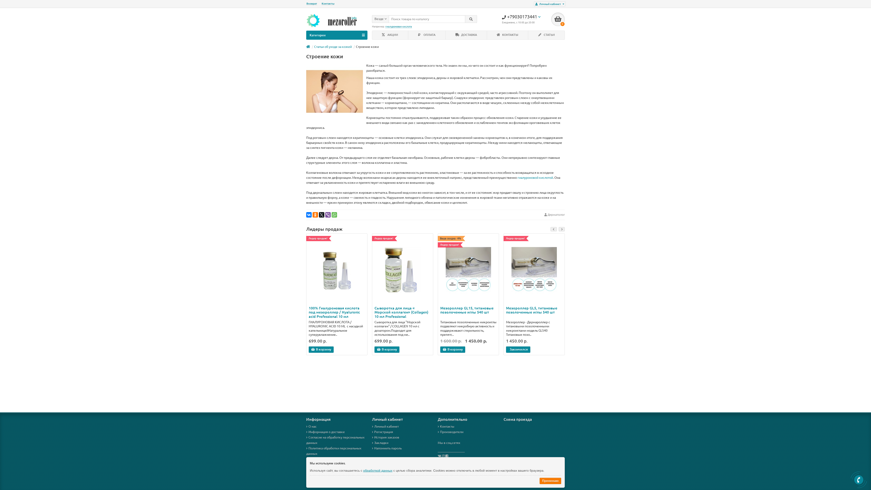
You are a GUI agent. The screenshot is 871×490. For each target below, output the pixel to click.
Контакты (328, 3)
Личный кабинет (386, 426)
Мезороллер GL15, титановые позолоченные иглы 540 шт (467, 310)
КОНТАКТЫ (510, 35)
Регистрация (383, 432)
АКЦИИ (392, 35)
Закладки (381, 443)
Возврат (311, 3)
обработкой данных (377, 470)
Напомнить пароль (388, 448)
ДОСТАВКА (468, 35)
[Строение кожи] (334, 91)
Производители (451, 432)
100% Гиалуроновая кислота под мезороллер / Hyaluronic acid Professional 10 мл (334, 312)
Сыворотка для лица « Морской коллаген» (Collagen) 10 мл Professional (401, 312)
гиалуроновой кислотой (535, 177)
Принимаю (550, 481)
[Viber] (328, 215)
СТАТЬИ (549, 35)
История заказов (386, 437)
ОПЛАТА (429, 35)
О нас (312, 426)
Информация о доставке (326, 432)
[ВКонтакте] (309, 215)
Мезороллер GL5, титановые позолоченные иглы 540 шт (531, 310)
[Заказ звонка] (858, 479)
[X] (321, 215)
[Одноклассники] (315, 215)
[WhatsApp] (334, 215)
